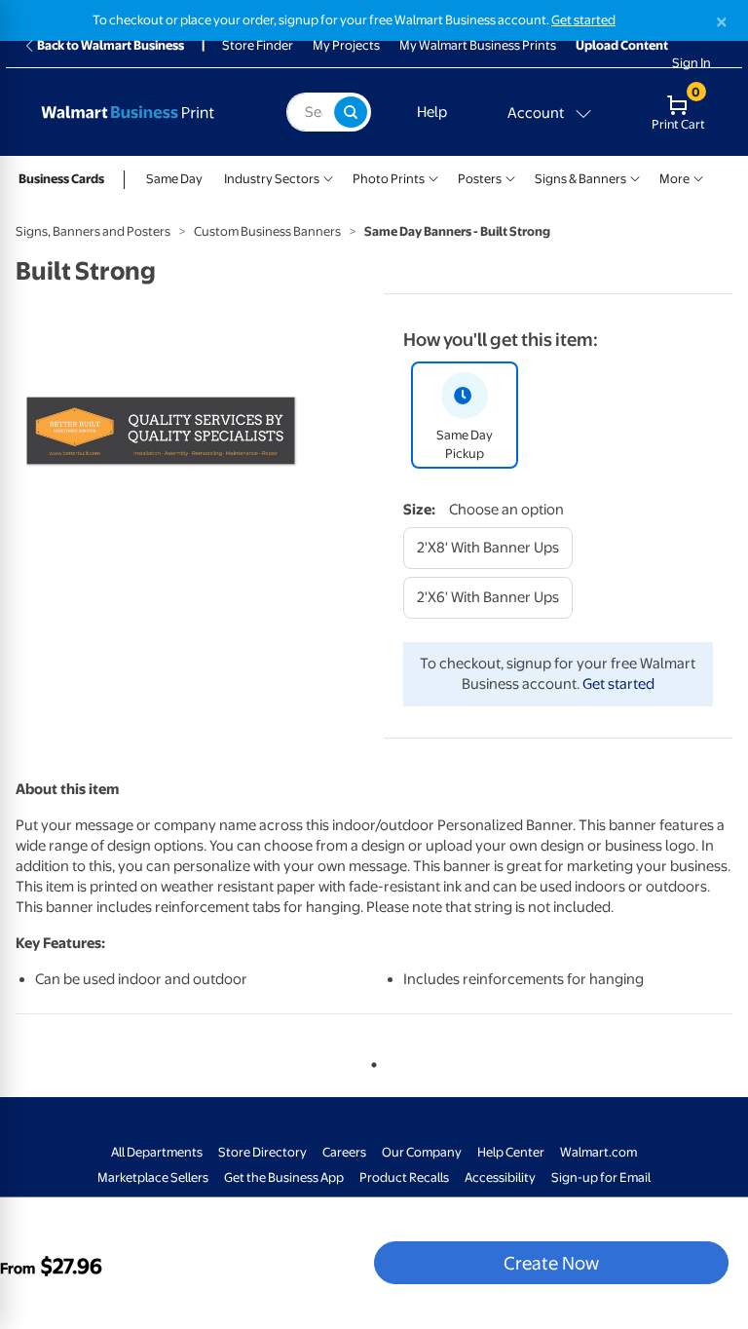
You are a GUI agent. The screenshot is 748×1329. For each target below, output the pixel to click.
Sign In (691, 63)
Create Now (551, 1262)
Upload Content (622, 45)
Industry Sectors (271, 178)
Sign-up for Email (601, 1177)
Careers (344, 1152)
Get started (583, 20)
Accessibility (500, 1177)
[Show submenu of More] (698, 177)
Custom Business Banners (267, 231)
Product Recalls (404, 1177)
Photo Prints (389, 178)
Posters (480, 178)
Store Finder (257, 45)
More (674, 178)
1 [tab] (370, 1061)
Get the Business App (284, 1177)
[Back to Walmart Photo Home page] (145, 112)
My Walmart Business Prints (477, 45)
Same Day (174, 178)
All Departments (157, 1152)
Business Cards (61, 178)
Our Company (422, 1152)
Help (432, 112)
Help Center (510, 1152)
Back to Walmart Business (110, 45)
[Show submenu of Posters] (510, 177)
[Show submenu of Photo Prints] (433, 177)
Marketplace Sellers (152, 1177)
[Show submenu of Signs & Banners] (635, 177)
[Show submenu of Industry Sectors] (328, 177)
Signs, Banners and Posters (93, 231)
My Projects (346, 45)
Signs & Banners (580, 178)
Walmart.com (598, 1152)
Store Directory (262, 1152)
